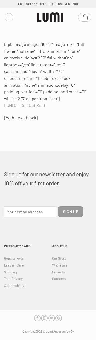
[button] (9, 17)
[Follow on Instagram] (44, 318)
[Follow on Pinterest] (58, 318)
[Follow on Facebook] (37, 318)
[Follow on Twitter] (51, 318)
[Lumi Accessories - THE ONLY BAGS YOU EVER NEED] (50, 17)
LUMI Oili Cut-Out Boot (24, 105)
